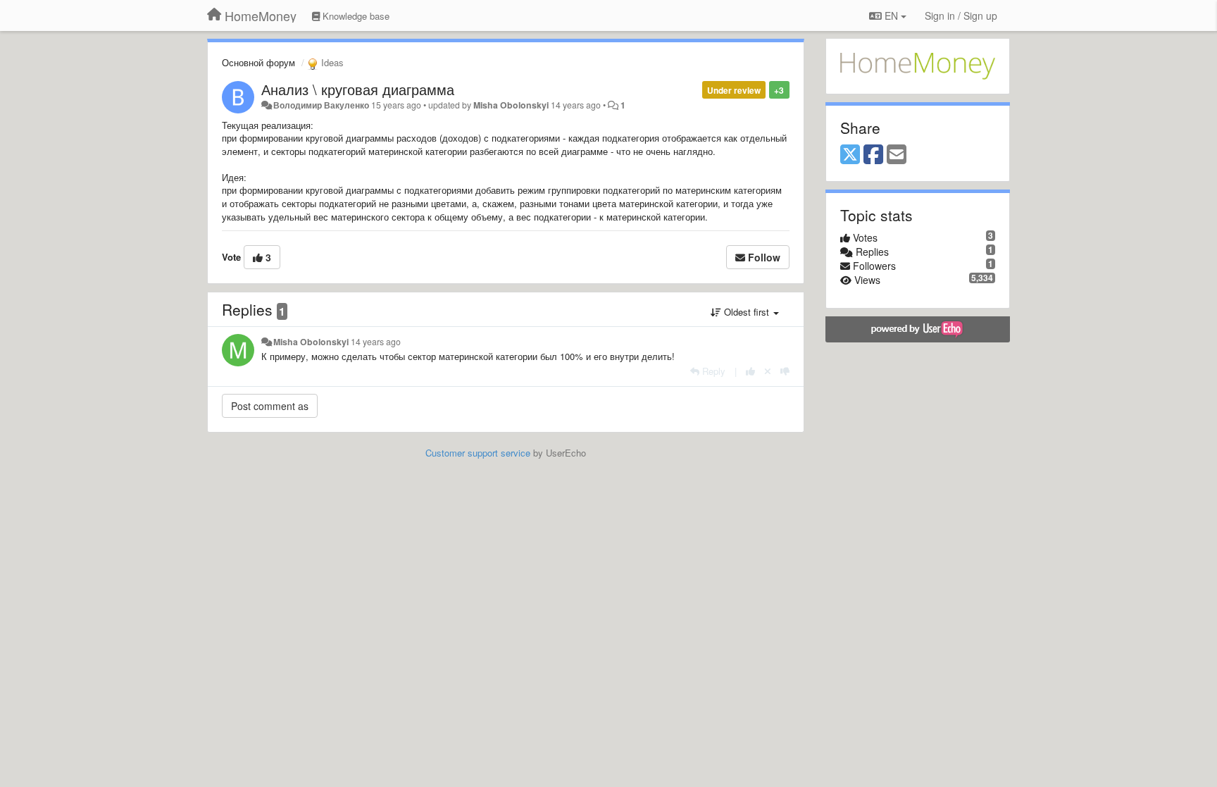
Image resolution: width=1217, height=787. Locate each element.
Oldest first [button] (746, 311)
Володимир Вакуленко (321, 105)
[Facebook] (873, 155)
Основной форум (258, 62)
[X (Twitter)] (850, 155)
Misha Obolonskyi (511, 105)
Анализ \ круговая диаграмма (357, 89)
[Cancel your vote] (767, 371)
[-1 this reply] (785, 371)
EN (891, 15)
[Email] (896, 155)
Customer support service (477, 452)
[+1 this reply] (750, 371)
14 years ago (376, 341)
